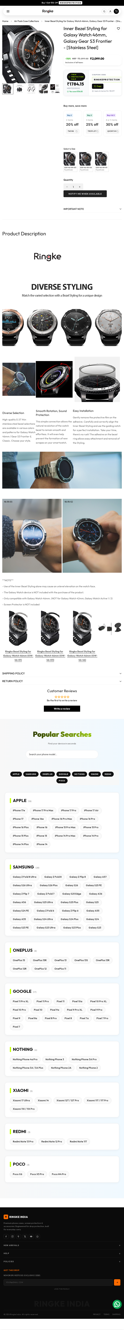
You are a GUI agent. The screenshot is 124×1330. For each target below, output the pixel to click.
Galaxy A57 (100, 876)
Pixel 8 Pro (51, 1018)
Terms (106, 1314)
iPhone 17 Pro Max (43, 810)
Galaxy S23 (95, 927)
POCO (62, 780)
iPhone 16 (42, 827)
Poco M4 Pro (59, 1174)
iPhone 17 (18, 818)
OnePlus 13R (102, 960)
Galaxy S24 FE (21, 910)
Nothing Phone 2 (88, 1067)
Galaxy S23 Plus (72, 927)
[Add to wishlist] (118, 28)
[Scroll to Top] (118, 1313)
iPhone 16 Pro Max (62, 818)
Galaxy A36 (95, 893)
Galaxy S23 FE (21, 927)
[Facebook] (6, 1236)
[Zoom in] (54, 31)
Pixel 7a (84, 1018)
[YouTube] (31, 1236)
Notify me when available (85, 193)
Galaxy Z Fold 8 (53, 876)
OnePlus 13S (81, 960)
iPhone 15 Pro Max (65, 827)
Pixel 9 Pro (96, 1009)
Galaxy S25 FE (94, 885)
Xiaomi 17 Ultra (21, 1100)
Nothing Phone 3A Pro (84, 1059)
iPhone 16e (37, 818)
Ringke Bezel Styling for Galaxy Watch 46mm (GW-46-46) (82, 655)
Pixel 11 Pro (43, 1001)
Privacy (97, 1314)
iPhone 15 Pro (90, 827)
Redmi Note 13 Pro (23, 1141)
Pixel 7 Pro (102, 1018)
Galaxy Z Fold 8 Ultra (24, 876)
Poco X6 (17, 1174)
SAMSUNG (31, 774)
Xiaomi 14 (43, 1100)
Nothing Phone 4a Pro (25, 1059)
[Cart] (116, 11)
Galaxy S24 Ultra (43, 919)
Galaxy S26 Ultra (22, 885)
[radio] (70, 162)
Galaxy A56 (19, 902)
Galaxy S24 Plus (69, 919)
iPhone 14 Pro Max (65, 835)
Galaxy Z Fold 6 (45, 910)
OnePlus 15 (19, 960)
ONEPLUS (47, 774)
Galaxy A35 (19, 919)
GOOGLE (63, 774)
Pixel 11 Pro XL (21, 1001)
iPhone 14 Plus (21, 844)
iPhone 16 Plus (21, 827)
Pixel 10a (77, 1001)
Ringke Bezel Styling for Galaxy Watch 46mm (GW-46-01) (18, 655)
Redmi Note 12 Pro (51, 1141)
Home (5, 21)
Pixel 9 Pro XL (74, 1009)
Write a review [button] (62, 708)
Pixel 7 (16, 1026)
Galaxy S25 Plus (69, 902)
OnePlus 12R (19, 968)
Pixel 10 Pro (19, 1009)
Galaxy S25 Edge (71, 893)
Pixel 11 (60, 1001)
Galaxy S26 (71, 885)
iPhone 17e (19, 810)
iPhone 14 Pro (90, 835)
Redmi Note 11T (78, 1141)
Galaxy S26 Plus (48, 885)
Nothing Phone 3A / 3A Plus (28, 1067)
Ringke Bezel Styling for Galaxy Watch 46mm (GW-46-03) (50, 655)
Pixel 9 (16, 1018)
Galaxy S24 (92, 919)
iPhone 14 (42, 844)
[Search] (104, 11)
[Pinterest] (18, 1236)
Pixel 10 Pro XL (98, 1001)
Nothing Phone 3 (55, 1059)
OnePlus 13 (60, 960)
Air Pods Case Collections (26, 21)
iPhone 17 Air (91, 810)
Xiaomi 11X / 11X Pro (24, 1108)
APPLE (16, 774)
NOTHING (79, 774)
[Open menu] (8, 11)
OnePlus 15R (40, 960)
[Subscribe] (117, 1282)
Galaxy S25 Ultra (43, 902)
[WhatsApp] (37, 1236)
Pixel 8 (68, 1018)
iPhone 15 (41, 835)
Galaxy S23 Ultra (46, 927)
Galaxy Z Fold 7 (45, 893)
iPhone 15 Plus (20, 835)
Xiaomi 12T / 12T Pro (68, 1100)
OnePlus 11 (60, 968)
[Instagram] (12, 1236)
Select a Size (69, 148)
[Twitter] (25, 1236)
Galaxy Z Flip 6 (70, 910)
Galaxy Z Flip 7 (21, 893)
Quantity (68, 179)
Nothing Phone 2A (61, 1067)
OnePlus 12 (40, 968)
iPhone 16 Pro (87, 818)
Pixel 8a (32, 1018)
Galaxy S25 (92, 902)
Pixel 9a (54, 1009)
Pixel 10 (38, 1009)
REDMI (108, 774)
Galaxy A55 (92, 910)
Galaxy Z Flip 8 (77, 876)
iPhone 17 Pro (68, 810)
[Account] (110, 11)
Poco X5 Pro (37, 1174)
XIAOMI (94, 774)
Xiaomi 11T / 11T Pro (97, 1100)
